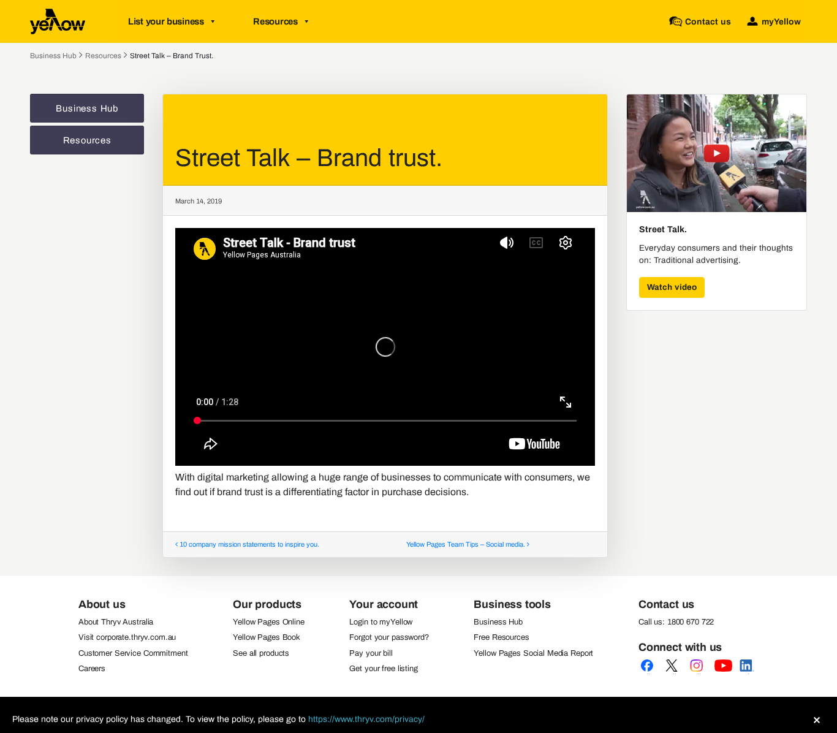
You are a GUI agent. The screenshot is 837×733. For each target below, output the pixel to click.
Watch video (672, 287)
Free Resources (501, 637)
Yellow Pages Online (269, 622)
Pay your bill (370, 653)
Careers (91, 668)
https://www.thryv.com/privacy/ (366, 719)
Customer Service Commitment (133, 653)
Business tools (512, 604)
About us (102, 604)
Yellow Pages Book (266, 637)
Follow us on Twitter (674, 673)
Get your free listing (383, 668)
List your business (166, 21)
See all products (261, 653)
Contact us (666, 604)
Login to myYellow (380, 622)
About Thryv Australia (115, 622)
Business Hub (53, 55)
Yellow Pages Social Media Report (533, 653)
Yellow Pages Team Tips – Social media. (466, 544)
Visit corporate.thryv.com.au (127, 637)
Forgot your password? (388, 637)
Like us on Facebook (649, 673)
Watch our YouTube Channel (723, 673)
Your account (383, 604)
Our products (267, 604)
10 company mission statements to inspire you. (248, 544)
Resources (275, 21)
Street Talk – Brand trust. (171, 55)
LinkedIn (747, 673)
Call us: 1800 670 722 (676, 622)
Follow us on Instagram (698, 673)
